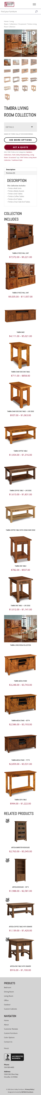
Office (6, 1000)
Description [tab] (10, 169)
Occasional (22, 24)
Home (6, 21)
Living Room (8, 996)
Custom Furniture (10, 1033)
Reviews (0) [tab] (10, 173)
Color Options (9, 1037)
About (6, 1025)
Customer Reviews (11, 1029)
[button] (33, 33)
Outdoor (7, 1005)
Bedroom (7, 987)
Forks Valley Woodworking (20, 155)
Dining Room (9, 992)
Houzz (6, 1048)
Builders (29, 152)
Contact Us (8, 1042)
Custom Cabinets (10, 1009)
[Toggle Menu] (34, 4)
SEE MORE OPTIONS (20, 140)
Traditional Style (16, 160)
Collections (13, 24)
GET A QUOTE (20, 147)
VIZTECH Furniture (27, 1092)
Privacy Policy (29, 1089)
